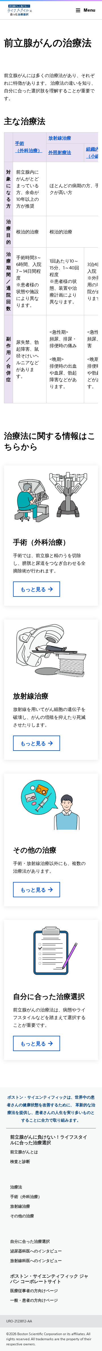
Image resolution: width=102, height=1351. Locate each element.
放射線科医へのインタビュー (36, 1260)
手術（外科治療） (41, 542)
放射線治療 (30, 696)
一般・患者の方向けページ (34, 1300)
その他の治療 (34, 850)
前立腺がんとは (24, 1152)
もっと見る (33, 589)
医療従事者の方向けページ (34, 1290)
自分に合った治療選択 (49, 996)
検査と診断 (20, 1161)
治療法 (16, 1187)
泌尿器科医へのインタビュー (36, 1251)
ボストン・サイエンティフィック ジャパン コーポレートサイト (49, 1278)
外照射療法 (59, 152)
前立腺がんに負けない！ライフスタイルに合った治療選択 (48, 1139)
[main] (51, 539)
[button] (85, 10)
